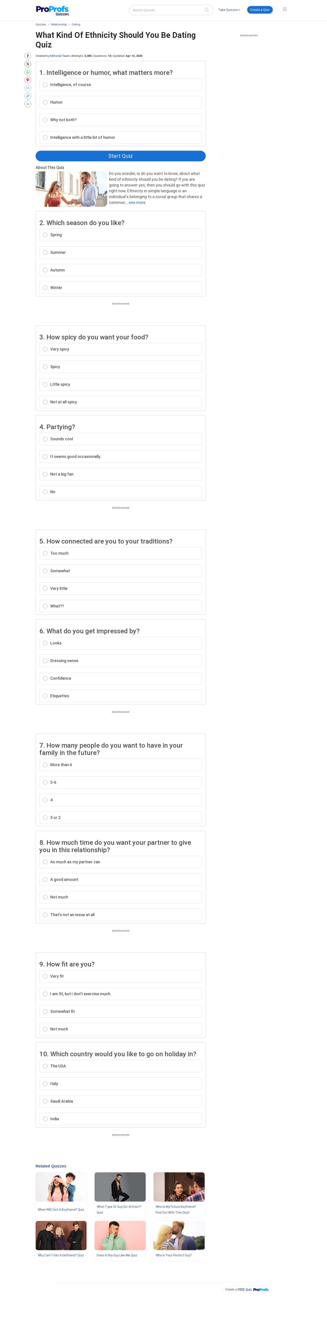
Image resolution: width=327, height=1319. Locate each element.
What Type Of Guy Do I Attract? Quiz (119, 1209)
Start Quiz (120, 156)
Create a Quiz (260, 10)
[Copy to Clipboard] (29, 96)
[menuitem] (229, 10)
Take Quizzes (228, 10)
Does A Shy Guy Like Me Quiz (117, 1255)
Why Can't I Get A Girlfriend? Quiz (61, 1255)
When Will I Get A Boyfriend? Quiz (61, 1209)
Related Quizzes (51, 1166)
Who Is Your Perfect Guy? (174, 1255)
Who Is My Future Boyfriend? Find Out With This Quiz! (176, 1209)
